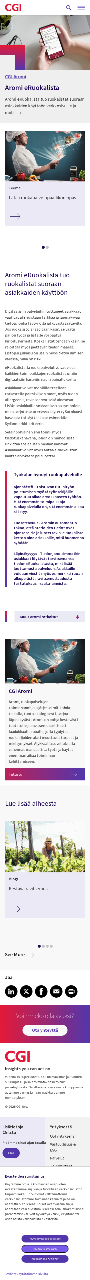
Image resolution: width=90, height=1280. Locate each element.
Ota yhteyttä (45, 1030)
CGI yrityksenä (62, 1136)
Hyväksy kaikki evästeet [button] (45, 1238)
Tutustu (24, 774)
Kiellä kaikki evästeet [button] (45, 1259)
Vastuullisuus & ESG (63, 1147)
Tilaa (11, 1153)
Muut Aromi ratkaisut (39, 616)
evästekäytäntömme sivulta (27, 1274)
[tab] (43, 248)
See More (19, 954)
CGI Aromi (15, 77)
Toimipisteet (61, 1165)
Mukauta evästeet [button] (45, 1248)
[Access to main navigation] (81, 8)
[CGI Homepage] (13, 7)
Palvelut (57, 1157)
